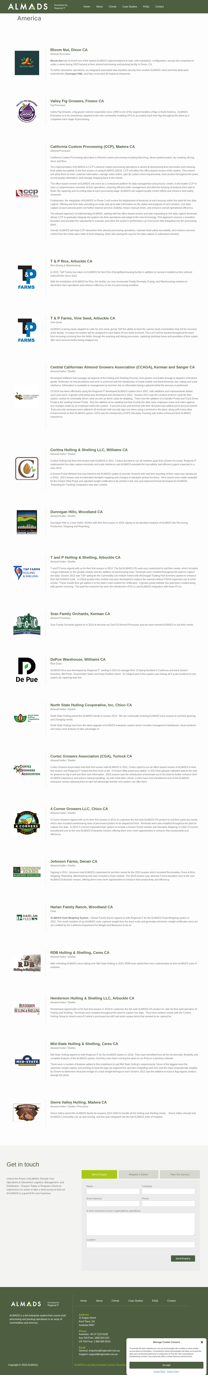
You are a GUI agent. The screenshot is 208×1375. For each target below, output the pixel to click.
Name (89, 1186)
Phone (145, 1198)
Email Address (94, 1198)
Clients (112, 6)
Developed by (60, 6)
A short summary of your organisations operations (113, 1211)
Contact (159, 6)
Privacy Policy (173, 1371)
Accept (166, 1365)
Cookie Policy (160, 1371)
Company (147, 1186)
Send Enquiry (183, 1258)
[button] (201, 1342)
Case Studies (129, 6)
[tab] (99, 1174)
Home (87, 6)
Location (91, 1240)
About (99, 6)
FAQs (146, 6)
